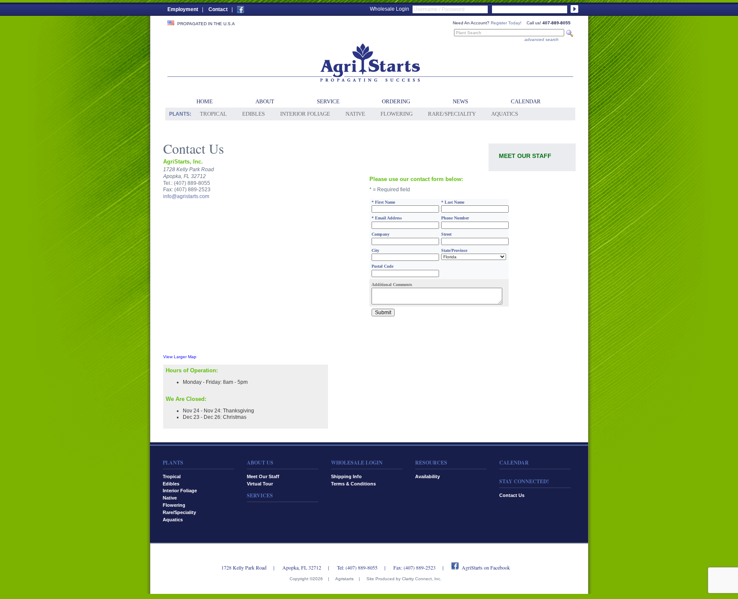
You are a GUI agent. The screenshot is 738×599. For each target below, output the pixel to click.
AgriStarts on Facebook (486, 567)
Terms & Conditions (353, 483)
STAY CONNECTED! (524, 481)
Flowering (397, 114)
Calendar (526, 101)
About (264, 101)
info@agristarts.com (186, 196)
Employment (182, 9)
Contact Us (511, 495)
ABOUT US (260, 462)
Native (355, 114)
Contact (218, 9)
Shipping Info (346, 476)
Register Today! (506, 22)
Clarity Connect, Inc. (422, 578)
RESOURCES (431, 462)
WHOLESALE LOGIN (357, 462)
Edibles (253, 114)
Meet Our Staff (525, 155)
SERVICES (260, 495)
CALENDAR (514, 462)
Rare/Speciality (452, 114)
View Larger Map (179, 356)
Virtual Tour (260, 483)
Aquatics (504, 114)
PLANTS (173, 462)
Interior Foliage (305, 114)
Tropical (213, 114)
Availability (427, 476)
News (460, 101)
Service (328, 101)
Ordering (396, 101)
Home (204, 101)
